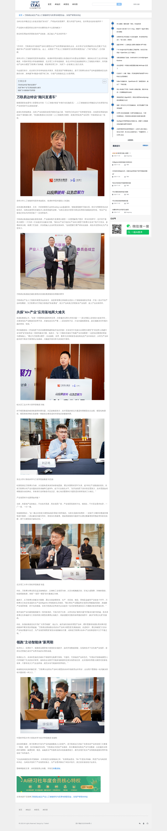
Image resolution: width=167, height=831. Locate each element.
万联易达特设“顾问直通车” (27, 85)
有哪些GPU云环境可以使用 (120, 209)
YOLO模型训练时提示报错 (120, 192)
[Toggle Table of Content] (103, 81)
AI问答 (75, 4)
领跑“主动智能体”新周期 (26, 90)
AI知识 (57, 4)
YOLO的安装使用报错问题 (120, 201)
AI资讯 (66, 4)
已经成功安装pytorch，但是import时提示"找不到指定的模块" (129, 172)
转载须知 (56, 768)
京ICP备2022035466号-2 (83, 823)
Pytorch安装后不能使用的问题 (121, 183)
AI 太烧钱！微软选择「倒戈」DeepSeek (129, 24)
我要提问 (145, 145)
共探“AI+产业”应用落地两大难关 (29, 88)
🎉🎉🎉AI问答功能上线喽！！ (121, 153)
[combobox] (104, 4)
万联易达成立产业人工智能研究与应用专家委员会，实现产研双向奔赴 (59, 797)
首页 (49, 4)
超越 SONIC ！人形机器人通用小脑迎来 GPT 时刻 (131, 44)
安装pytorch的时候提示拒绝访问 (122, 162)
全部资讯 (130, 140)
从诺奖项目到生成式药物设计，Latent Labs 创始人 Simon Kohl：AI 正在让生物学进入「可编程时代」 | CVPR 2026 (132, 132)
